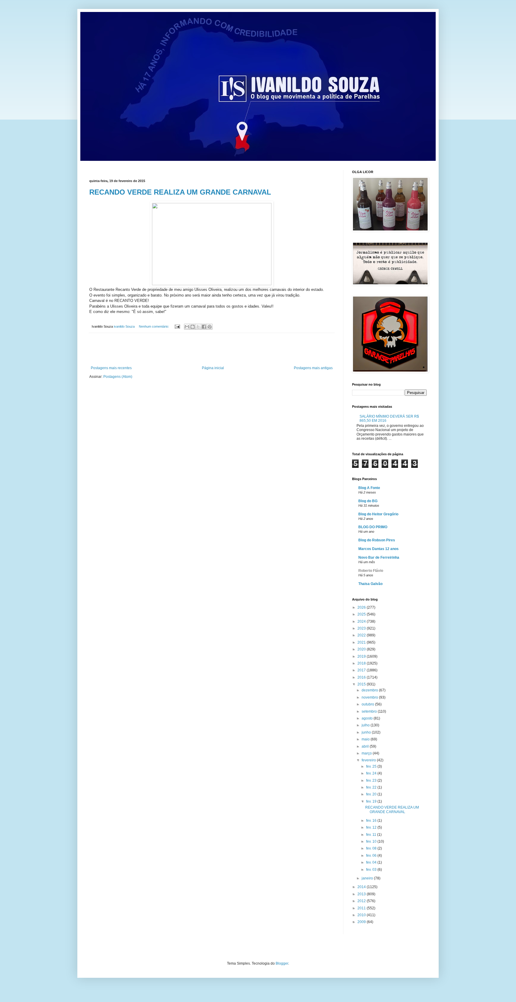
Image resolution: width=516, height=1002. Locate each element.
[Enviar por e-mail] (187, 327)
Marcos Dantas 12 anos (378, 549)
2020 (362, 649)
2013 (362, 894)
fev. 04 (371, 862)
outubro (368, 704)
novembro (370, 697)
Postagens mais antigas (313, 368)
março (367, 753)
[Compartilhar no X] (198, 327)
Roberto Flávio (370, 571)
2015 (362, 684)
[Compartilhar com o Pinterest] (210, 327)
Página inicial (213, 368)
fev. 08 (371, 848)
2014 (362, 887)
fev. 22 (371, 787)
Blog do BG (367, 501)
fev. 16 (371, 820)
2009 (362, 922)
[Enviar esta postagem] (177, 326)
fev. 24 (371, 773)
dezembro (370, 690)
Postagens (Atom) (117, 377)
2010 (362, 915)
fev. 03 (371, 869)
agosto (368, 718)
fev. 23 (371, 780)
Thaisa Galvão (370, 584)
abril (366, 746)
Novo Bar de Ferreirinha (378, 557)
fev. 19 (371, 801)
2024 (362, 621)
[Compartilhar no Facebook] (204, 327)
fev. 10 (371, 841)
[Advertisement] (212, 349)
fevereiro (369, 760)
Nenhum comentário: (154, 326)
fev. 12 (371, 827)
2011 (362, 908)
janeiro (368, 878)
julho (366, 725)
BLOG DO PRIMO (372, 527)
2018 (362, 663)
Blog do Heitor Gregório (378, 514)
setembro (370, 711)
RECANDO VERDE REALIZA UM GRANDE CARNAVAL (180, 192)
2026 (362, 607)
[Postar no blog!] (193, 327)
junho (367, 732)
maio (366, 739)
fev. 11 (371, 835)
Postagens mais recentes (111, 368)
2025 (362, 614)
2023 (362, 628)
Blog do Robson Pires (376, 540)
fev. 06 (371, 855)
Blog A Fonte (369, 488)
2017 (362, 670)
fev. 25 (371, 766)
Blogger (282, 963)
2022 (362, 635)
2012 (362, 901)
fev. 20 (371, 794)
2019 (362, 656)
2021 (362, 642)
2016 (362, 677)
